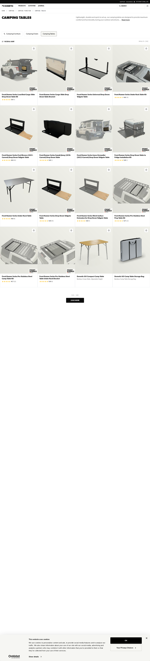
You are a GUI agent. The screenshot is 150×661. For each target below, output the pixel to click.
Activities (31, 6)
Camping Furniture (24, 10)
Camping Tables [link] (40, 10)
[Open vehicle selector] (147, 6)
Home (3, 10)
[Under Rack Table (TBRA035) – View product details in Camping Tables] (19, 196)
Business (129, 1)
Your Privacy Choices (125, 648)
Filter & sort (9, 41)
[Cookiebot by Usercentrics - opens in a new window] (14, 656)
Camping (11, 10)
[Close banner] (146, 638)
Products (22, 6)
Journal (41, 6)
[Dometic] (7, 6)
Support (122, 1)
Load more (75, 300)
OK (126, 640)
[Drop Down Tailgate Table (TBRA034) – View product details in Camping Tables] (56, 196)
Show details (34, 657)
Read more (126, 20)
